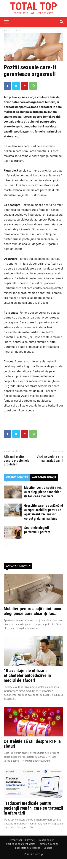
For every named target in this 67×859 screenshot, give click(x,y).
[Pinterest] (24, 86)
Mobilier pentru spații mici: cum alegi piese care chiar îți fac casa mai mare (43, 492)
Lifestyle (18, 30)
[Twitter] (16, 86)
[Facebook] (7, 86)
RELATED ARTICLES (17, 477)
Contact (48, 847)
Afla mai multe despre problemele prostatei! (16, 460)
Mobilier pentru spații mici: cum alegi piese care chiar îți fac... (32, 611)
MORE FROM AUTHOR (44, 477)
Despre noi (16, 840)
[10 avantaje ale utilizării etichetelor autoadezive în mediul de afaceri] (33, 651)
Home (7, 30)
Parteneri (30, 840)
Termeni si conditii (48, 843)
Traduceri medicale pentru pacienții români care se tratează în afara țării (33, 808)
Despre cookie (46, 840)
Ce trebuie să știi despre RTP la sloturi (32, 744)
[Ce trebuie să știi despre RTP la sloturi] (33, 721)
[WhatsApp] (33, 86)
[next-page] (12, 546)
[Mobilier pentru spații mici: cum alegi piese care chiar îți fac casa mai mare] (13, 492)
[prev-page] (6, 546)
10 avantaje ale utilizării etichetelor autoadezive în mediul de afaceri (27, 675)
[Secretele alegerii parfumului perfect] (13, 532)
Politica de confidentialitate (20, 843)
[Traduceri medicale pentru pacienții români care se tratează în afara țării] (33, 783)
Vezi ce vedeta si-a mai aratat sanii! (50, 458)
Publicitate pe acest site (27, 847)
